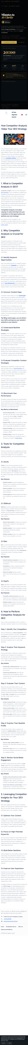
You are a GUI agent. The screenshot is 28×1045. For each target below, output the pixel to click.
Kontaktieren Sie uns (11, 926)
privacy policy (19, 1038)
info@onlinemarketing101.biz (11, 921)
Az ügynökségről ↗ (21, 42)
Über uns (20, 926)
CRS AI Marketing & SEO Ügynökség (10, 1)
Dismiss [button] (3, 1043)
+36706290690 (7, 919)
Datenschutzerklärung (6, 929)
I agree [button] (9, 1043)
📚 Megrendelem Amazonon (9, 42)
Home (2, 926)
